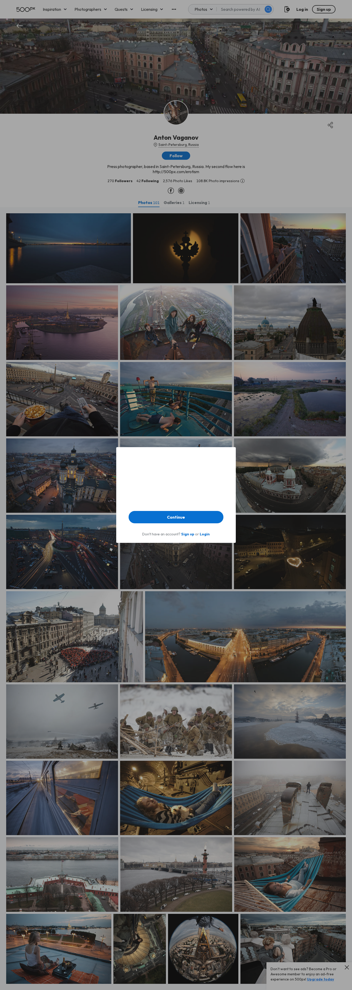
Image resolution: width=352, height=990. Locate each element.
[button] (176, 517)
